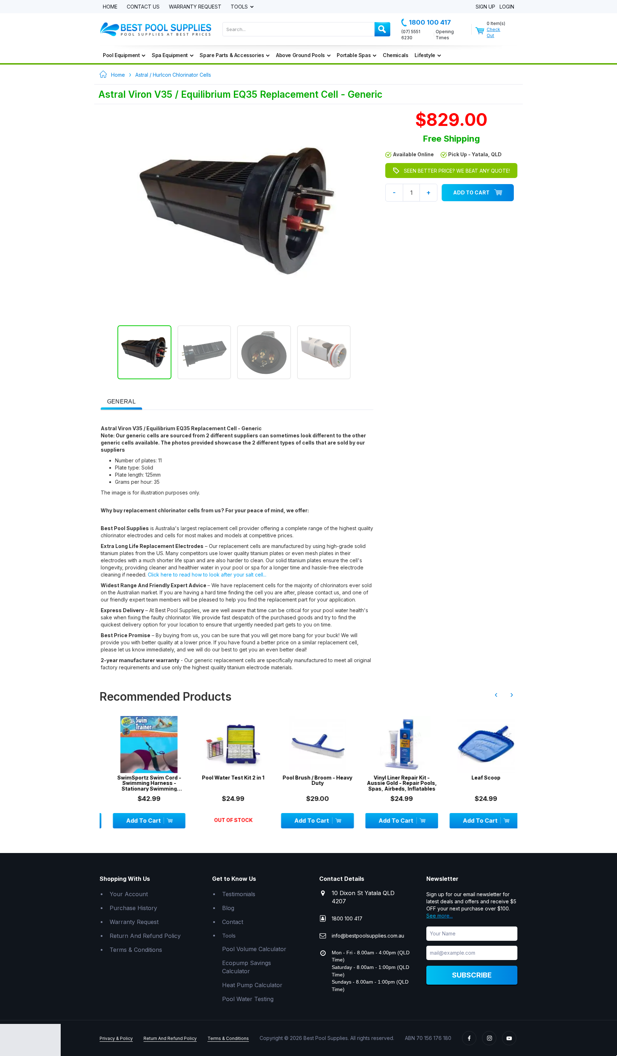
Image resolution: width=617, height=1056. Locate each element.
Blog (228, 908)
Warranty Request (195, 7)
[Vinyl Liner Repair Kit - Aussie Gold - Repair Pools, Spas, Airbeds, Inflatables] (392, 744)
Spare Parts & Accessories (232, 55)
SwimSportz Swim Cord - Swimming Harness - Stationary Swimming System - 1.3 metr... (139, 783)
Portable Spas (354, 55)
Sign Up (485, 7)
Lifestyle (425, 55)
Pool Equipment (121, 55)
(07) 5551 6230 (410, 34)
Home (110, 7)
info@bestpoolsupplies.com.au (368, 936)
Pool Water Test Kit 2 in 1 (223, 777)
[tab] (121, 401)
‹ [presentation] (496, 694)
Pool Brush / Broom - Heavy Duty (308, 780)
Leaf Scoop (476, 777)
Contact (232, 921)
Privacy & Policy (116, 1038)
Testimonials (238, 894)
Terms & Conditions (136, 949)
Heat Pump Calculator (252, 985)
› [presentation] (511, 694)
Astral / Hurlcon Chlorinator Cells (173, 75)
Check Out (493, 32)
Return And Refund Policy (145, 935)
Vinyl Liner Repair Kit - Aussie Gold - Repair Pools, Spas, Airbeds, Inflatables (392, 783)
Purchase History (133, 908)
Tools (240, 7)
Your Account (129, 894)
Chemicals (395, 55)
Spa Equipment (170, 55)
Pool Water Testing (248, 998)
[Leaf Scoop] (476, 744)
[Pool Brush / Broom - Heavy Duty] (307, 744)
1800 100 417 (430, 22)
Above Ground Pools (300, 55)
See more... (439, 916)
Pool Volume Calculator (254, 949)
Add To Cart (471, 192)
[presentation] (121, 402)
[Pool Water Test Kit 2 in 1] (223, 744)
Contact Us (143, 7)
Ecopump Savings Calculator (246, 967)
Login (507, 7)
